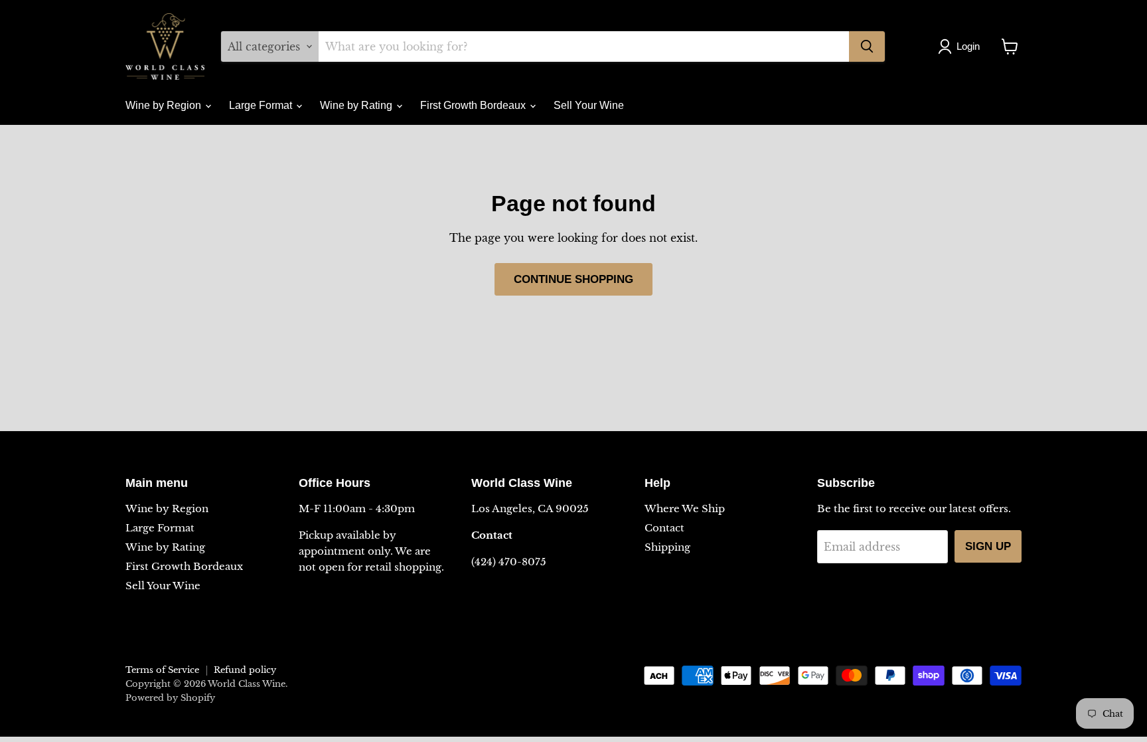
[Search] (867, 46)
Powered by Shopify (170, 697)
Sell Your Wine (589, 105)
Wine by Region (164, 105)
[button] (961, 46)
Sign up (988, 546)
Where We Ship (685, 508)
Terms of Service (162, 670)
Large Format (262, 105)
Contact (664, 527)
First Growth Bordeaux (474, 105)
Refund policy (245, 670)
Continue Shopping (573, 279)
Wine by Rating (357, 105)
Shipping (667, 547)
